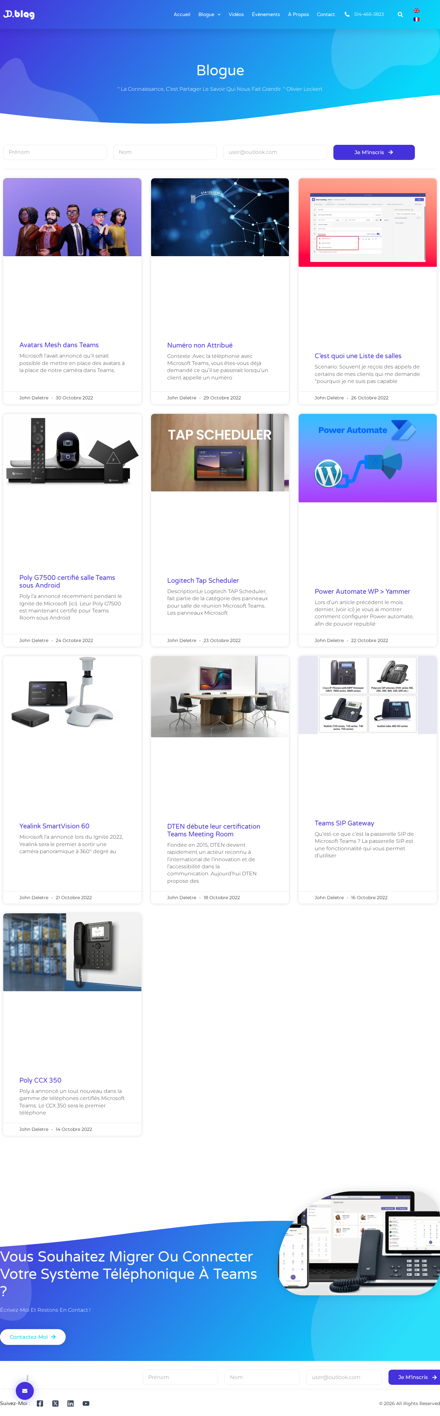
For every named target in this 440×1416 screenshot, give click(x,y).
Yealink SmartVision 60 (54, 826)
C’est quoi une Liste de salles (358, 356)
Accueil (182, 14)
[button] (400, 14)
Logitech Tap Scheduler (203, 581)
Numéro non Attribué (200, 345)
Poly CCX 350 (40, 1081)
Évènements (266, 14)
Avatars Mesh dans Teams (59, 345)
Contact (326, 14)
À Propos (298, 14)
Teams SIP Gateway (344, 823)
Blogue (206, 14)
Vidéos (236, 14)
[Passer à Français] (416, 18)
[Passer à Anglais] (416, 10)
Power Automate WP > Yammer (362, 592)
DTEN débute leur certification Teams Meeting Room (213, 830)
